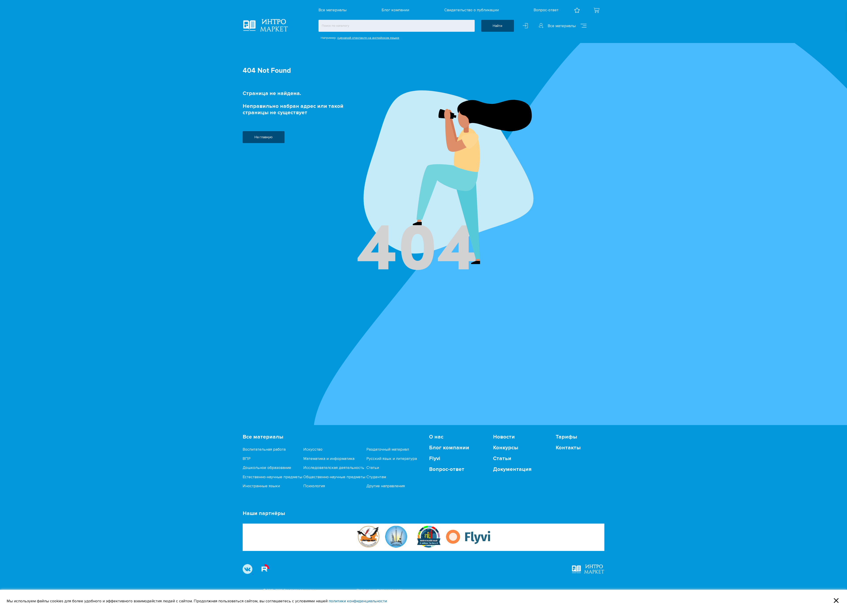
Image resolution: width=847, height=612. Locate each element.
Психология (314, 485)
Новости (504, 437)
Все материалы (333, 9)
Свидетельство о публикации (471, 9)
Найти (497, 26)
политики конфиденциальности (358, 601)
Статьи (372, 467)
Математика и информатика (328, 458)
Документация (512, 469)
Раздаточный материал (387, 449)
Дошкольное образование (267, 467)
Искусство (312, 449)
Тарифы (566, 437)
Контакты (568, 447)
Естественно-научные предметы (272, 476)
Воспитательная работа (264, 449)
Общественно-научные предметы (334, 476)
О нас (436, 437)
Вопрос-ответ (546, 9)
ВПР (247, 458)
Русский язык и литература (391, 458)
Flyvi (434, 458)
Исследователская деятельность (333, 467)
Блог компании (395, 9)
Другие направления (385, 485)
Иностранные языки (261, 485)
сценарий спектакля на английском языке (368, 38)
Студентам (376, 476)
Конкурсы (505, 447)
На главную (264, 137)
